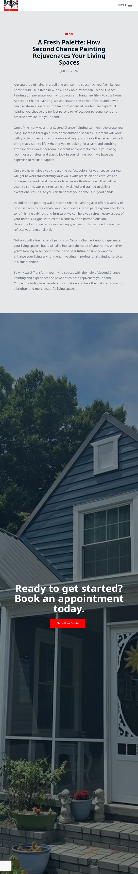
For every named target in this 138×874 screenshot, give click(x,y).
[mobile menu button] (130, 5)
